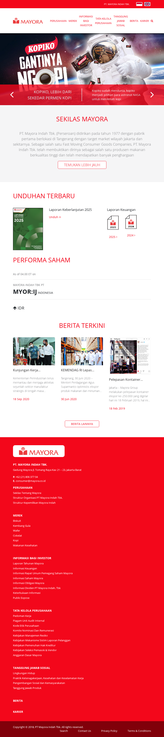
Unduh (54, 217)
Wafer (16, 530)
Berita (134, 21)
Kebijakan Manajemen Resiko (30, 635)
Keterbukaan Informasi (26, 593)
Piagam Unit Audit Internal (28, 620)
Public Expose (21, 598)
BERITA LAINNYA (82, 424)
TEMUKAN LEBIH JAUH (82, 164)
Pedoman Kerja (22, 616)
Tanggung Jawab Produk (27, 688)
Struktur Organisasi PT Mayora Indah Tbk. (38, 497)
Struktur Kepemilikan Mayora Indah (34, 502)
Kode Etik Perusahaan (26, 625)
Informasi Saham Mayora (28, 578)
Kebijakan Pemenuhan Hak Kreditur (34, 645)
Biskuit (17, 521)
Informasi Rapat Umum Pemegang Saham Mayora (43, 573)
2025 (112, 237)
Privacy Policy (109, 731)
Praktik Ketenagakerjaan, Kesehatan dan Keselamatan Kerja (48, 678)
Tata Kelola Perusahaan (32, 610)
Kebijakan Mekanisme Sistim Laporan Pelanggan (41, 640)
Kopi (15, 540)
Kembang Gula (21, 526)
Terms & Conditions (139, 731)
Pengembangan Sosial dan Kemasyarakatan (39, 683)
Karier (144, 21)
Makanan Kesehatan (25, 545)
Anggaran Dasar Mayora (27, 655)
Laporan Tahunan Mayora (28, 563)
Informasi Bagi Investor (86, 21)
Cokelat (17, 535)
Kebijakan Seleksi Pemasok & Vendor (35, 650)
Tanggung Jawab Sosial (121, 21)
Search (64, 731)
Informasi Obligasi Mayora (28, 583)
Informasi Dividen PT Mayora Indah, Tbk (37, 588)
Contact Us (84, 731)
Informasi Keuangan (25, 568)
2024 (130, 235)
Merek (73, 21)
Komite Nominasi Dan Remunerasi (33, 630)
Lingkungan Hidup (24, 673)
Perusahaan (58, 21)
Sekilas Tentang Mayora (27, 493)
